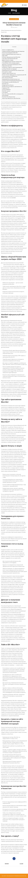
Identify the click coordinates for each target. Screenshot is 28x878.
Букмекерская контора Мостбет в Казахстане (13, 70)
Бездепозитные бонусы (8, 85)
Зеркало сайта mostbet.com (9, 73)
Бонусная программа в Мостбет (10, 52)
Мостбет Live (5, 83)
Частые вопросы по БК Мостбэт (9, 76)
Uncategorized (16, 13)
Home (9, 13)
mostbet (14, 197)
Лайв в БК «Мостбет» (7, 66)
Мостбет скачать (6, 91)
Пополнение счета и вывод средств (10, 63)
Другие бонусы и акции (7, 60)
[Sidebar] (2, 265)
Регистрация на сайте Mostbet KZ (10, 82)
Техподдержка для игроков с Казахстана (12, 61)
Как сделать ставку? (7, 71)
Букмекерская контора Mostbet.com (11, 79)
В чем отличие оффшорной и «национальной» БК (14, 74)
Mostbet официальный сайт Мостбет (11, 57)
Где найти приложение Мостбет (10, 58)
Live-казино (5, 92)
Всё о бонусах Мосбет (7, 77)
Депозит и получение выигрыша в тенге (11, 64)
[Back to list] (14, 864)
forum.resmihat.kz (6, 89)
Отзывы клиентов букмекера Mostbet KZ (12, 80)
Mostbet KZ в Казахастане (8, 96)
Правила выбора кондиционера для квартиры (13, 51)
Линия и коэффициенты (8, 49)
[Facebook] (14, 1)
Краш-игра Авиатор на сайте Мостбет (11, 98)
